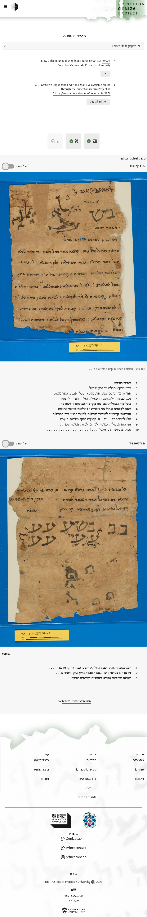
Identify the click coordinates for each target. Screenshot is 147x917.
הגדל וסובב (22, 166)
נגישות (73, 874)
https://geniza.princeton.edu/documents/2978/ (81, 93)
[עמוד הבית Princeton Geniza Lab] (87, 820)
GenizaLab (74, 838)
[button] (131, 10)
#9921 (106, 61)
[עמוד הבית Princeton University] (73, 910)
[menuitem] (138, 760)
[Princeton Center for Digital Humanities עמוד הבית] (60, 820)
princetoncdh (76, 857)
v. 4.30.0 (74, 900)
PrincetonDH (76, 848)
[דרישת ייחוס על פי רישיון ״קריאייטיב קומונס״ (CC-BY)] (73, 890)
